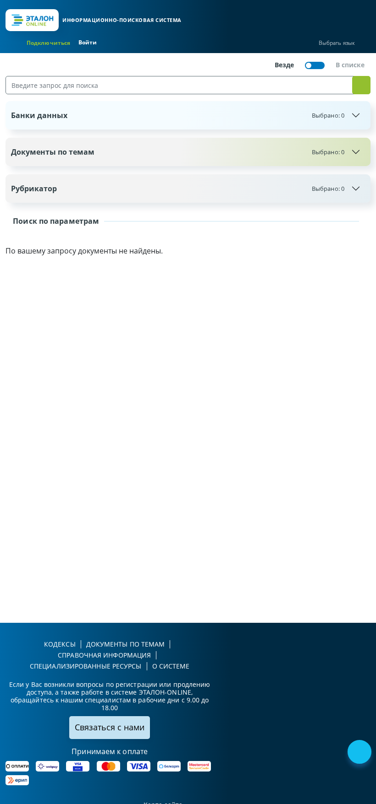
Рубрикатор (177, 188)
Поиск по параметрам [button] (55, 221)
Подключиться (48, 43)
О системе (171, 666)
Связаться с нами (109, 727)
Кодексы (60, 644)
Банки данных (177, 115)
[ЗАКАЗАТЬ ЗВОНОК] (360, 753)
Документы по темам (177, 152)
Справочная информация (104, 655)
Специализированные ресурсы (86, 666)
